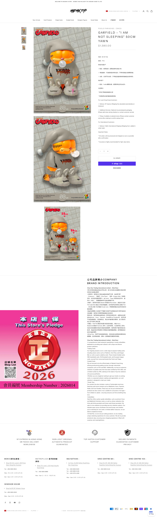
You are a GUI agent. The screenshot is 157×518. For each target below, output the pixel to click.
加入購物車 (116, 158)
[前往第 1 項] (23, 31)
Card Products (48, 20)
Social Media (94, 20)
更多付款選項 (117, 168)
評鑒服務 (113, 20)
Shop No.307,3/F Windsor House (15, 488)
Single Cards (59, 20)
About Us (104, 20)
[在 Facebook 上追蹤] (5, 502)
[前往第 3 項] (23, 47)
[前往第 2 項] (23, 40)
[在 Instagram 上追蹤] (10, 502)
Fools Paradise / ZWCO (110, 28)
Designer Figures (82, 20)
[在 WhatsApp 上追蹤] (19, 502)
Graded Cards (70, 20)
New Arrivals (36, 20)
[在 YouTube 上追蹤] (15, 502)
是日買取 (121, 20)
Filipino (135, 11)
